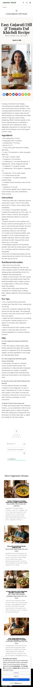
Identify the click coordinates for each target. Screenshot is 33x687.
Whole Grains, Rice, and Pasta (16, 35)
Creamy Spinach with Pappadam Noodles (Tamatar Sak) (16, 592)
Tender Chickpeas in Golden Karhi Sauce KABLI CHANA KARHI (16, 501)
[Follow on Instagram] (30, 2)
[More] (29, 94)
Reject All (16, 676)
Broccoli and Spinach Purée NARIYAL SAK (16, 546)
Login (24, 444)
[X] (7, 94)
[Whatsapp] (26, 94)
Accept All (16, 679)
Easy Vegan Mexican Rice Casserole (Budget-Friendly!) (16, 639)
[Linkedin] (13, 94)
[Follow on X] (26, 2)
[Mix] (22, 94)
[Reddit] (10, 94)
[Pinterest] (16, 94)
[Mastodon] (19, 94)
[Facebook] (4, 94)
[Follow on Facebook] (23, 2)
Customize (16, 672)
